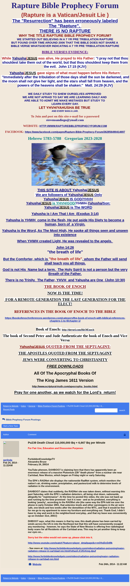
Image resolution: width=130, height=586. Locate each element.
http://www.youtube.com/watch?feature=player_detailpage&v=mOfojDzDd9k (70, 542)
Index (23, 406)
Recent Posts (9, 409)
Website (36, 564)
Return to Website (11, 406)
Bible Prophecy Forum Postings (51, 406)
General (31, 406)
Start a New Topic (10, 426)
